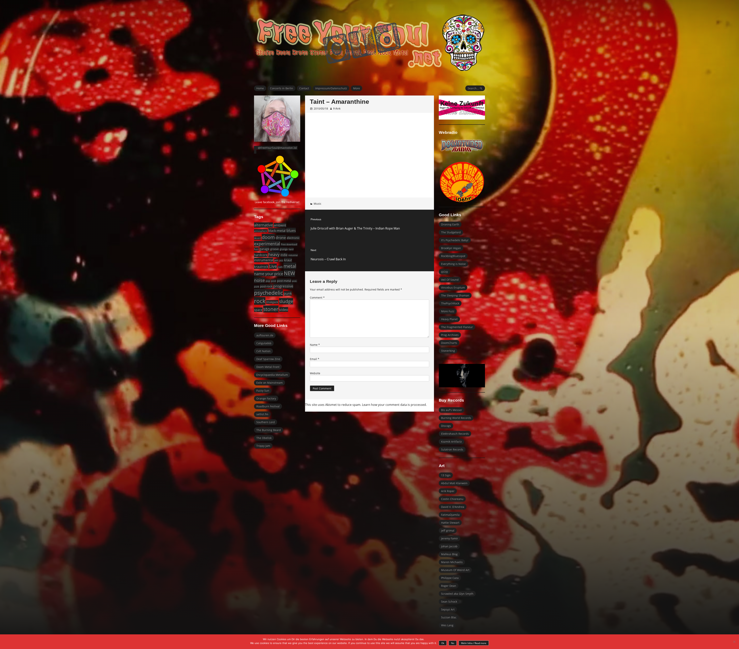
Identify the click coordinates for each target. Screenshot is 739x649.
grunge (284, 249)
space (258, 309)
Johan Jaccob (449, 546)
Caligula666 (263, 343)
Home (260, 88)
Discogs (446, 426)
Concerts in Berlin (281, 88)
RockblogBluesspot (453, 256)
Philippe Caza (450, 578)
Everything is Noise (453, 264)
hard (290, 249)
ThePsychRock (450, 303)
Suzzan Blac (448, 617)
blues (291, 230)
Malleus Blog (449, 554)
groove (274, 249)
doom (268, 237)
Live (273, 266)
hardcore (261, 255)
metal (289, 266)
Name (315, 345)
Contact (304, 88)
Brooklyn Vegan (451, 248)
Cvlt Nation (263, 351)
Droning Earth (450, 224)
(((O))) (444, 272)
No (452, 643)
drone (281, 237)
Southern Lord (265, 422)
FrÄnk (336, 108)
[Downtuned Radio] (462, 146)
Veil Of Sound (450, 279)
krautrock (261, 266)
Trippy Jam (263, 446)
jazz (281, 260)
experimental (267, 243)
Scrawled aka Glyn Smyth (457, 593)
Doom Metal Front (267, 367)
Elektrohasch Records (455, 433)
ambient (280, 225)
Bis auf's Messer (451, 410)
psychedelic (268, 292)
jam (276, 260)
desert (257, 238)
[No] (734, 642)
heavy (274, 254)
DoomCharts (449, 343)
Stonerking (448, 351)
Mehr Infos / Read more (473, 643)
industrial (293, 255)
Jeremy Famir (449, 538)
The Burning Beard (268, 430)
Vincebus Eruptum (453, 287)
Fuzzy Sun (262, 390)
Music (317, 203)
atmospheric (261, 230)
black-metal (277, 230)
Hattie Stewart (450, 522)
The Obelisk (264, 438)
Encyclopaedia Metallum (272, 375)
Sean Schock (449, 601)
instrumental (263, 260)
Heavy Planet (449, 319)
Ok (442, 643)
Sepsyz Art (448, 609)
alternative (263, 225)
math (280, 267)
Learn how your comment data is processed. (394, 405)
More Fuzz (447, 311)
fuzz (256, 249)
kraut (288, 260)
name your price (268, 273)
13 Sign (446, 475)
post (273, 281)
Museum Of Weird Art (455, 570)
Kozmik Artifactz (451, 441)
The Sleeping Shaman (455, 295)
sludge (286, 301)
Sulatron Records (452, 449)
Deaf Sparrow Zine (268, 359)
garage (264, 249)
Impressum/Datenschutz (331, 88)
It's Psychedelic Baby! (454, 240)
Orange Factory (266, 398)
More (356, 88)
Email (314, 359)
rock (259, 301)
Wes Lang (447, 625)
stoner (270, 309)
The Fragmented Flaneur (457, 327)
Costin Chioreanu (452, 499)
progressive (283, 286)
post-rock (266, 286)
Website (315, 373)
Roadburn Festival (268, 406)
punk (288, 293)
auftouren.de (264, 335)
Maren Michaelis (452, 562)
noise (259, 280)
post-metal (284, 281)
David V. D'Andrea (452, 507)
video (283, 309)
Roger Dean (448, 586)
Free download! (289, 244)
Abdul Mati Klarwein (454, 483)
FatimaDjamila (450, 515)
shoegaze (272, 302)
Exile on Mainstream (269, 382)
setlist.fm (262, 414)
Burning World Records (456, 418)
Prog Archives (450, 335)
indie (284, 255)
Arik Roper (448, 491)
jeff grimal (447, 530)
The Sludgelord (451, 232)
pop (268, 281)
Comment (317, 297)
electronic (293, 238)
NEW (289, 273)
